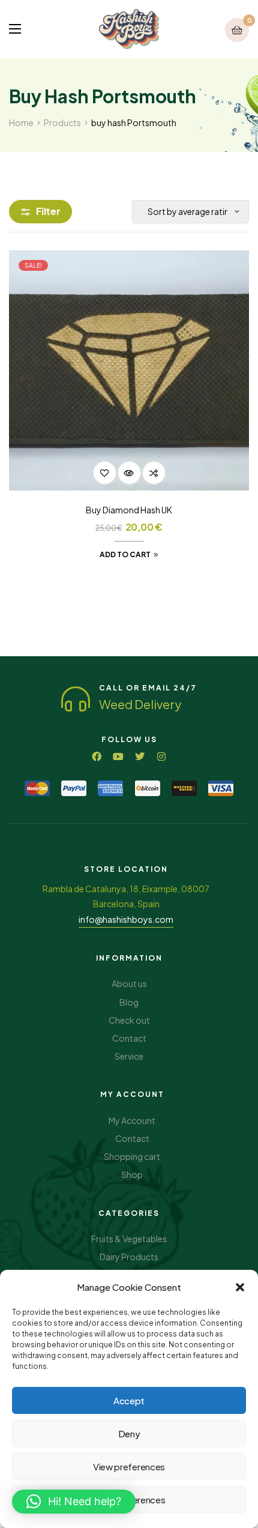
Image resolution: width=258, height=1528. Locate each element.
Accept (129, 1400)
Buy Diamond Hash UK (129, 509)
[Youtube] (118, 756)
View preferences (129, 1466)
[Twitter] (140, 756)
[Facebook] (96, 756)
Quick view (129, 473)
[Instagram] (161, 756)
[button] (240, 1287)
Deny (129, 1433)
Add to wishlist (104, 473)
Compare (154, 473)
